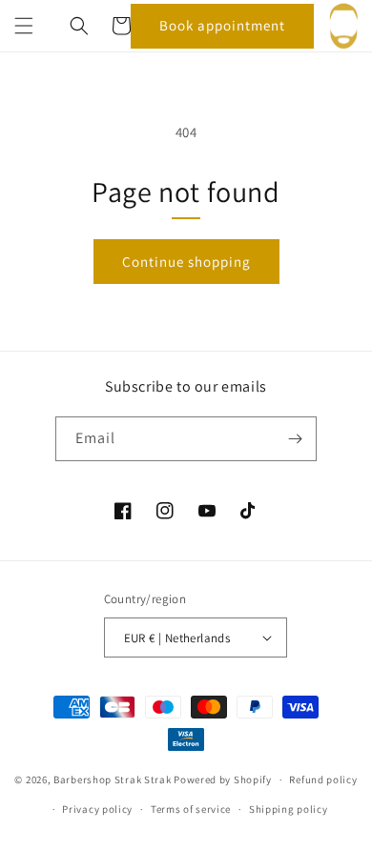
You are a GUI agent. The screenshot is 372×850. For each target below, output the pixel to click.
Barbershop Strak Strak (112, 779)
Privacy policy (97, 809)
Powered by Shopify (223, 779)
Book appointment (222, 25)
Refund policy (323, 779)
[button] (24, 26)
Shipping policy (288, 809)
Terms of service (191, 809)
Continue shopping (186, 262)
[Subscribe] (295, 438)
